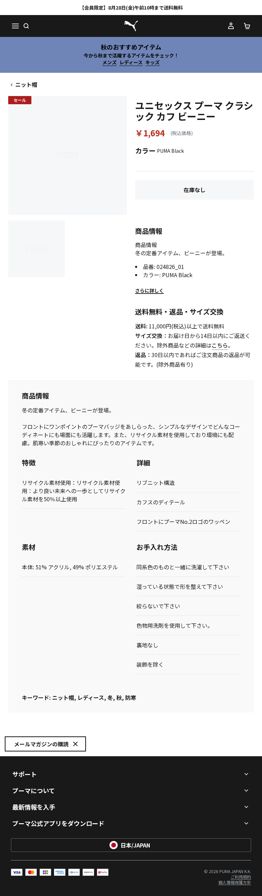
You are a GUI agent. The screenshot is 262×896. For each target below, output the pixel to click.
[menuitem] (241, 877)
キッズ (152, 62)
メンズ (109, 62)
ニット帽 (26, 84)
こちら (220, 345)
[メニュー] (15, 26)
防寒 (130, 697)
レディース (131, 62)
